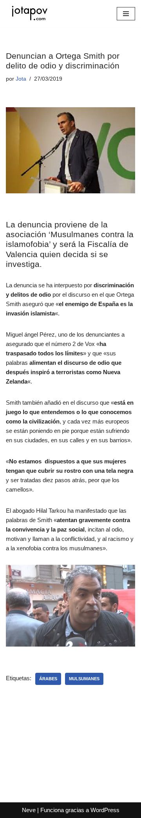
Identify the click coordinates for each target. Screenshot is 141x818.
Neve (29, 810)
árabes (48, 678)
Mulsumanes (84, 678)
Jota (21, 79)
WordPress (104, 810)
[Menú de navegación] (126, 13)
